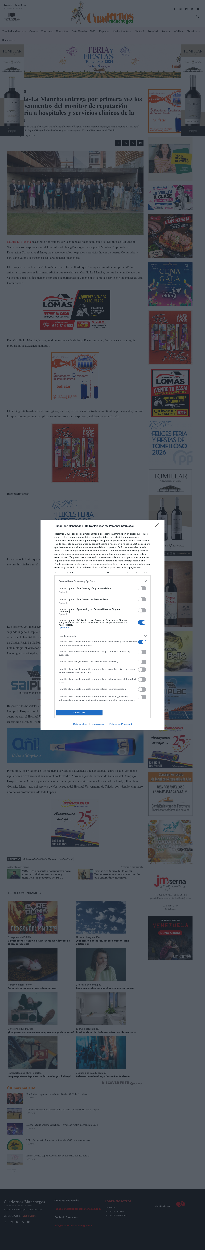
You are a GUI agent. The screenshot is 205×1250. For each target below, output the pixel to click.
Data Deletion (80, 724)
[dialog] (102, 625)
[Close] (158, 526)
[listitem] (102, 581)
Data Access (98, 724)
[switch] (142, 588)
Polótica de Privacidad (120, 724)
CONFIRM (79, 712)
